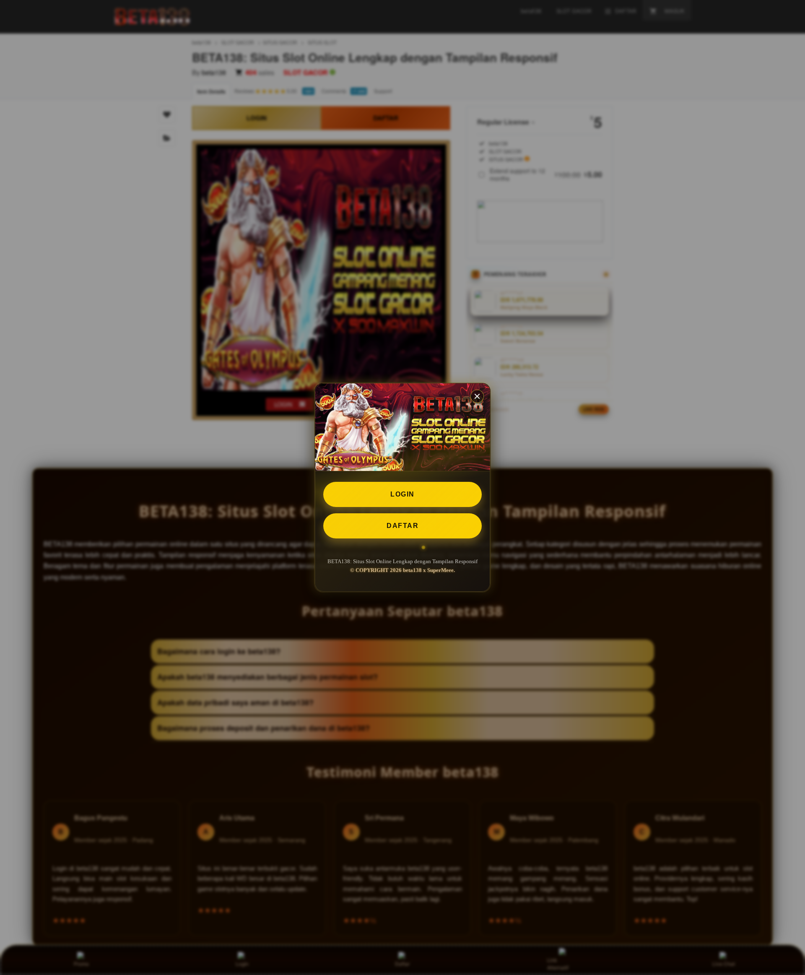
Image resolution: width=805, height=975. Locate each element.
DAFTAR (402, 525)
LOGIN (402, 494)
